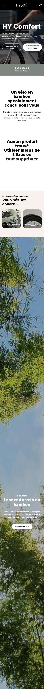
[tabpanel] (22, 43)
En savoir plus (22, 526)
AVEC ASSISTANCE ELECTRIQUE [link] (11, 47)
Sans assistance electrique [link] (32, 47)
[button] (3, 5)
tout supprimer (22, 159)
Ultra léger (22, 69)
